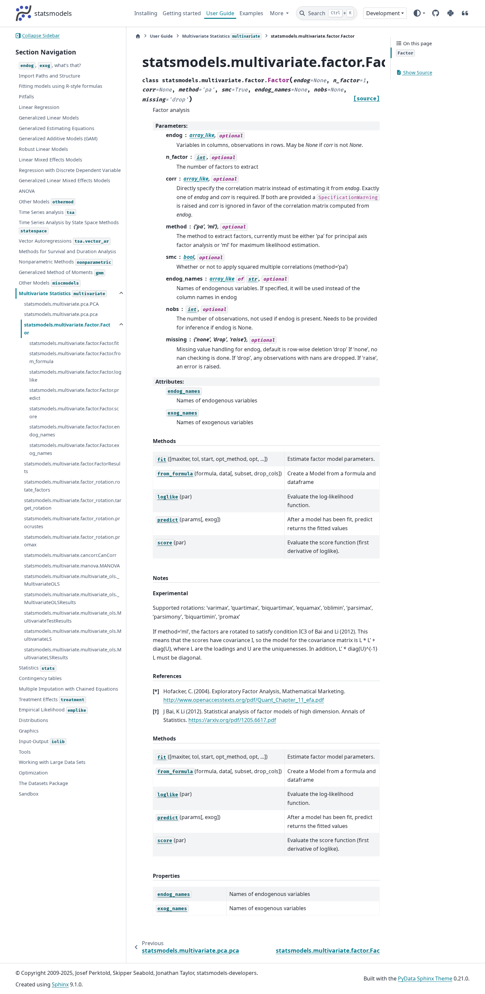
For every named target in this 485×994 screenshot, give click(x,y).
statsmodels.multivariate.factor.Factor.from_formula (75, 357)
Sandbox (29, 794)
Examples (251, 13)
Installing (145, 13)
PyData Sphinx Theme (425, 978)
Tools (25, 751)
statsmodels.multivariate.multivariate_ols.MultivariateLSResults (72, 653)
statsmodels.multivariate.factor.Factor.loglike (75, 376)
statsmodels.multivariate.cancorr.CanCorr (70, 555)
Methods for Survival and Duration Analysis (67, 251)
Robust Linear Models (43, 149)
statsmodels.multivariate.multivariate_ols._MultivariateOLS (71, 580)
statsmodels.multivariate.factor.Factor (67, 329)
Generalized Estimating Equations (56, 128)
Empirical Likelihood (52, 709)
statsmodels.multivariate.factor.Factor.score (74, 412)
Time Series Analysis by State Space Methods (69, 226)
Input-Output (42, 741)
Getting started (182, 13)
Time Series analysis (47, 212)
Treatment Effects (51, 699)
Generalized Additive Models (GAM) (58, 138)
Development (383, 13)
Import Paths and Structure (49, 76)
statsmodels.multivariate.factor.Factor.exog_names (74, 449)
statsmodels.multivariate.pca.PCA (61, 304)
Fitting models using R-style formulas (60, 86)
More (277, 13)
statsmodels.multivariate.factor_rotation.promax (72, 541)
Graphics (29, 731)
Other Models (46, 201)
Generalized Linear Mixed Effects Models (64, 180)
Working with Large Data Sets (52, 762)
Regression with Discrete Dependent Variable (70, 170)
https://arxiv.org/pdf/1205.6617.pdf (232, 720)
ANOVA (27, 191)
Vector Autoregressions (64, 241)
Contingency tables (40, 678)
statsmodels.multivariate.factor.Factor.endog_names (74, 431)
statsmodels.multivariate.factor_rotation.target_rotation (72, 504)
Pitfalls (26, 96)
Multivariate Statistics (62, 293)
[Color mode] (419, 13)
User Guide (220, 13)
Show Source (417, 72)
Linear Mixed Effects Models (50, 159)
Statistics (37, 668)
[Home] (138, 36)
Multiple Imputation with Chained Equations (68, 689)
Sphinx (60, 984)
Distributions (33, 720)
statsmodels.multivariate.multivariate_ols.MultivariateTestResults (72, 617)
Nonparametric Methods (65, 261)
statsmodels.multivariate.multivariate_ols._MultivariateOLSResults (71, 598)
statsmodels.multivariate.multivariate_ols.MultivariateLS (72, 635)
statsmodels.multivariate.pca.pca (61, 314)
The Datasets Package (43, 783)
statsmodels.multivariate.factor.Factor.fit (74, 343)
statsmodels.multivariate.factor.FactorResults (72, 468)
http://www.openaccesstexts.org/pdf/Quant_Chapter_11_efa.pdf (243, 699)
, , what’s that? (50, 65)
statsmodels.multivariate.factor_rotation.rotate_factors (72, 486)
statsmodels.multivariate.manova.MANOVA (72, 566)
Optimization (33, 773)
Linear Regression (39, 107)
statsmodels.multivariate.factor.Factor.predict (74, 394)
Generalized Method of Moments (61, 272)
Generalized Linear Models (49, 118)
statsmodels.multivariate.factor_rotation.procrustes (72, 522)
